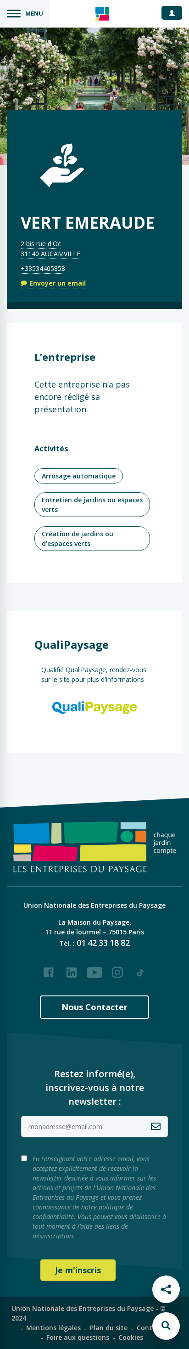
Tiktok (140, 969)
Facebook (48, 969)
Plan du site (109, 1327)
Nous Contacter (94, 1006)
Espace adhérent (175, 12)
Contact (150, 1327)
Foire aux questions (77, 1337)
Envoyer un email (57, 283)
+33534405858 (43, 268)
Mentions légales (53, 1327)
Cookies (130, 1337)
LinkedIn (71, 969)
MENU (34, 13)
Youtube (94, 969)
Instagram (117, 969)
